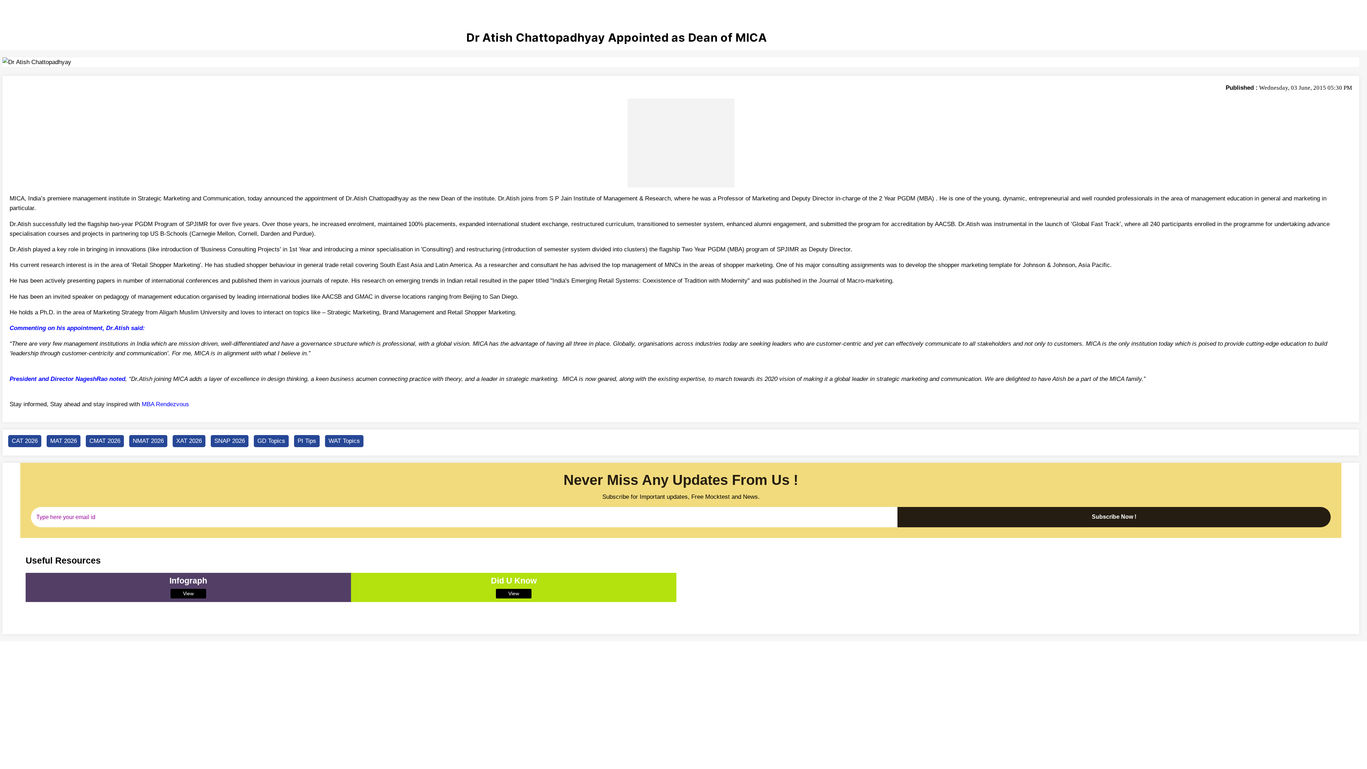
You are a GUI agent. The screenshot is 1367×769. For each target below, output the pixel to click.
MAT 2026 (63, 441)
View (188, 593)
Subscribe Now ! (1114, 517)
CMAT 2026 (104, 441)
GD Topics (271, 441)
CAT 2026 (25, 441)
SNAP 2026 (229, 441)
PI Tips (307, 441)
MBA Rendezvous (165, 404)
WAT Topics (344, 441)
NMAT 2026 (148, 441)
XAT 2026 (189, 441)
